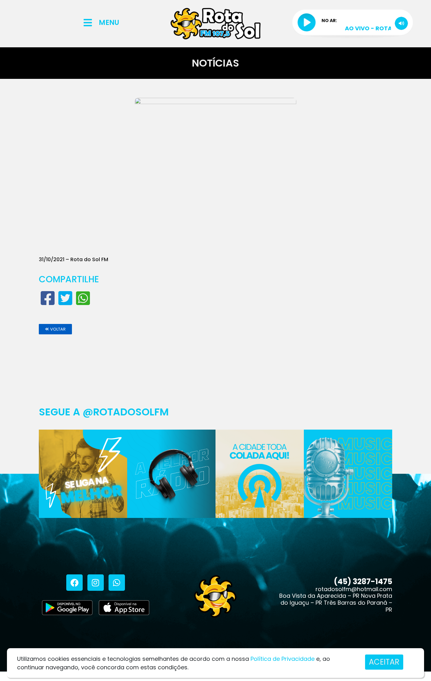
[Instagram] (95, 582)
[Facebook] (74, 582)
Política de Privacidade (283, 659)
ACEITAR (384, 662)
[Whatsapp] (117, 582)
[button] (55, 329)
